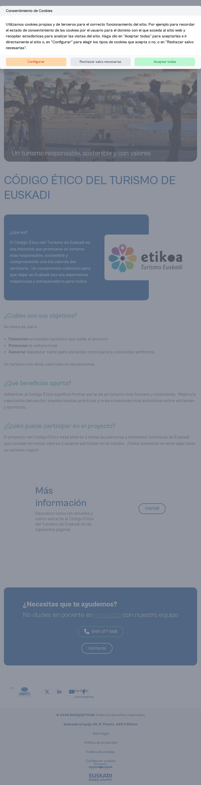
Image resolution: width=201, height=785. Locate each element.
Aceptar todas (165, 62)
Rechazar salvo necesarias (100, 62)
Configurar (36, 62)
